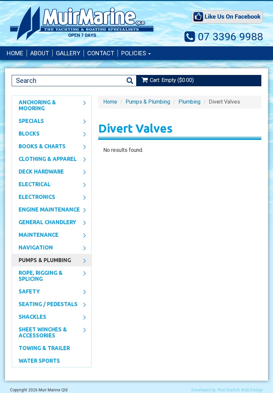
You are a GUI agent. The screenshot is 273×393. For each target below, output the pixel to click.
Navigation (32, 248)
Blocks (26, 134)
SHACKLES (29, 317)
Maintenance (35, 235)
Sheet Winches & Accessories (39, 332)
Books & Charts (39, 147)
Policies (134, 53)
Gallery (68, 53)
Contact (100, 53)
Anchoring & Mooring (34, 105)
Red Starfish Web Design (240, 390)
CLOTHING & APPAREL (44, 159)
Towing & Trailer (44, 348)
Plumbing (189, 102)
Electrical (31, 185)
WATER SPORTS (39, 361)
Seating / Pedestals (45, 304)
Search (130, 81)
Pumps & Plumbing (41, 260)
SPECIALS (28, 121)
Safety (26, 292)
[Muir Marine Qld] (81, 23)
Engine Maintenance (46, 210)
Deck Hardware (38, 172)
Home (15, 53)
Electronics (33, 197)
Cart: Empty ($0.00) (172, 80)
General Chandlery (44, 222)
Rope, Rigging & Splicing (37, 276)
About (39, 53)
